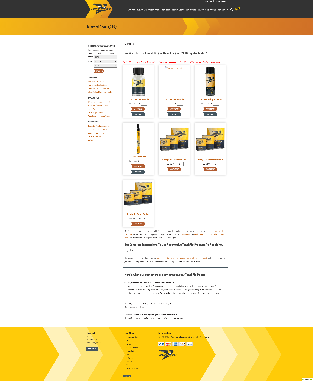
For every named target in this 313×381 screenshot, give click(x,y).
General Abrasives (95, 136)
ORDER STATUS (221, 1)
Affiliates (129, 354)
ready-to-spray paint (198, 258)
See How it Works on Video (98, 88)
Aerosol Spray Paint (96, 112)
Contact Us (92, 349)
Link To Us (129, 361)
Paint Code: (129, 44)
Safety (90, 140)
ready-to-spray (200, 234)
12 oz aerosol (187, 234)
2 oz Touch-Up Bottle (174, 99)
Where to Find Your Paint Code (100, 92)
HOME (223, 37)
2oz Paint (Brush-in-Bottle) (99, 105)
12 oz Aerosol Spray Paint (210, 99)
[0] (236, 10)
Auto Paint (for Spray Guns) (99, 116)
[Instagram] (129, 375)
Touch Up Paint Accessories (99, 126)
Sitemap (128, 344)
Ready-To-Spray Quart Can (210, 159)
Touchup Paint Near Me (133, 368)
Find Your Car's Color (96, 81)
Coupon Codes (130, 351)
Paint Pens (92, 109)
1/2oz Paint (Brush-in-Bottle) (100, 102)
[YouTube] (126, 375)
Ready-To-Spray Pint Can (174, 159)
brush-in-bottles (163, 258)
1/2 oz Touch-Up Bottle (138, 99)
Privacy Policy (130, 365)
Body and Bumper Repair (98, 133)
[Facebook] (124, 375)
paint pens (212, 231)
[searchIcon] (231, 9)
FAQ (127, 341)
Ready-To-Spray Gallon (138, 214)
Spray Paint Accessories (97, 129)
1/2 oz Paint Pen (138, 156)
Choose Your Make (132, 337)
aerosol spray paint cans (180, 258)
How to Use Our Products (97, 85)
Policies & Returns (132, 347)
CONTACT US (208, 1)
